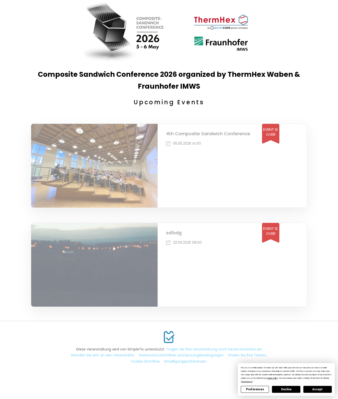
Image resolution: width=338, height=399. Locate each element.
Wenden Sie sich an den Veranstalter (103, 355)
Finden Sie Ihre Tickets (247, 355)
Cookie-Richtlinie (145, 361)
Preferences (255, 389)
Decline (286, 389)
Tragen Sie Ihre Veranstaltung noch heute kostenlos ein (214, 349)
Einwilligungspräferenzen (185, 361)
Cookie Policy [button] (272, 378)
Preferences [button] (246, 381)
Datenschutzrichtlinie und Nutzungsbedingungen (181, 355)
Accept (317, 389)
